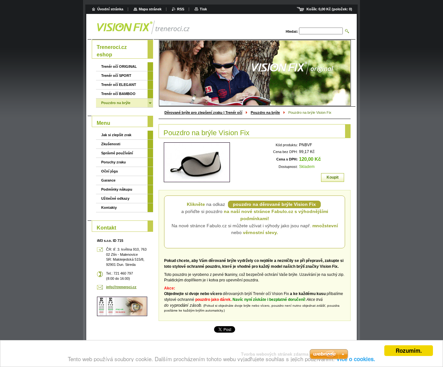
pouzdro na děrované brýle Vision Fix (274, 204)
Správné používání (117, 153)
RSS (180, 9)
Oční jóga (109, 171)
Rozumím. (409, 350)
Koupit (333, 177)
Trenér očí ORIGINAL (119, 66)
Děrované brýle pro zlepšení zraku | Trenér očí (203, 112)
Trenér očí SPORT (116, 75)
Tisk (203, 9)
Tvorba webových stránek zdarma (274, 354)
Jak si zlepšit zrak (116, 135)
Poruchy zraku (113, 162)
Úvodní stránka (110, 9)
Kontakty (109, 207)
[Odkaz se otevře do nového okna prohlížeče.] (197, 162)
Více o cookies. (355, 359)
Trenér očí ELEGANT (118, 85)
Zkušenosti (110, 144)
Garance (108, 180)
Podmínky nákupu (116, 189)
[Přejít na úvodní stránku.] (171, 27)
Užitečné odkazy (115, 198)
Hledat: (292, 31)
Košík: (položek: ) (329, 9)
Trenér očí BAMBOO (118, 94)
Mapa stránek (150, 9)
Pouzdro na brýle (265, 112)
